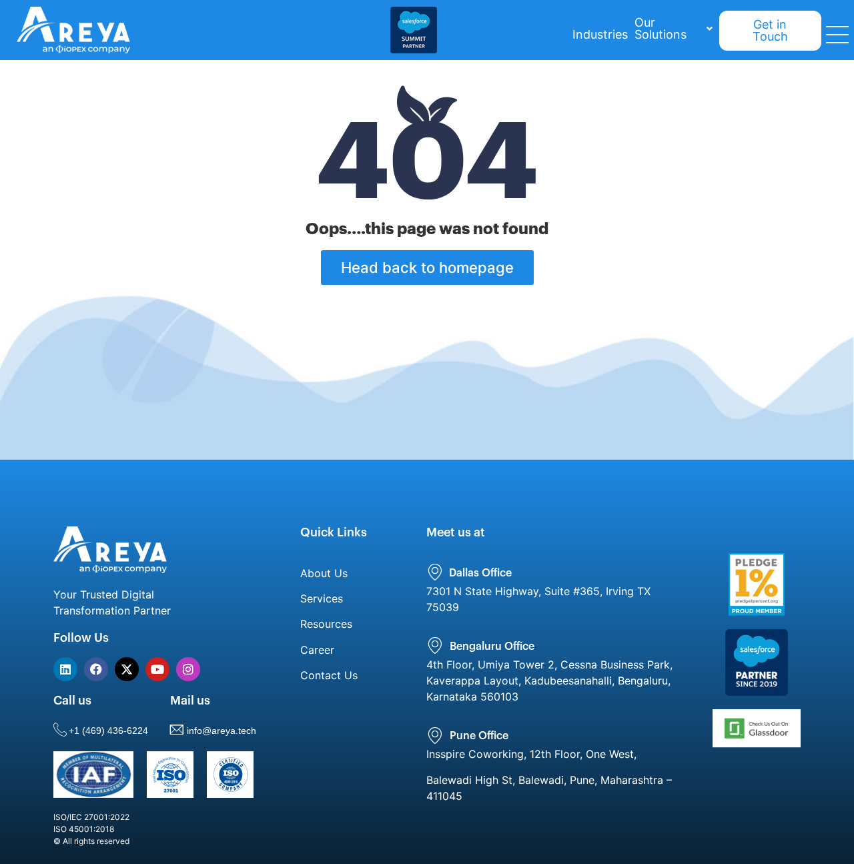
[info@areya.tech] (176, 729)
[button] (673, 29)
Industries (600, 34)
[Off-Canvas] (837, 35)
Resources (326, 623)
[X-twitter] (127, 669)
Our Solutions (660, 28)
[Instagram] (188, 669)
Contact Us (329, 675)
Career (317, 650)
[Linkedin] (65, 669)
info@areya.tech (221, 730)
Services (321, 598)
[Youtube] (157, 669)
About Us (324, 573)
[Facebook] (96, 669)
